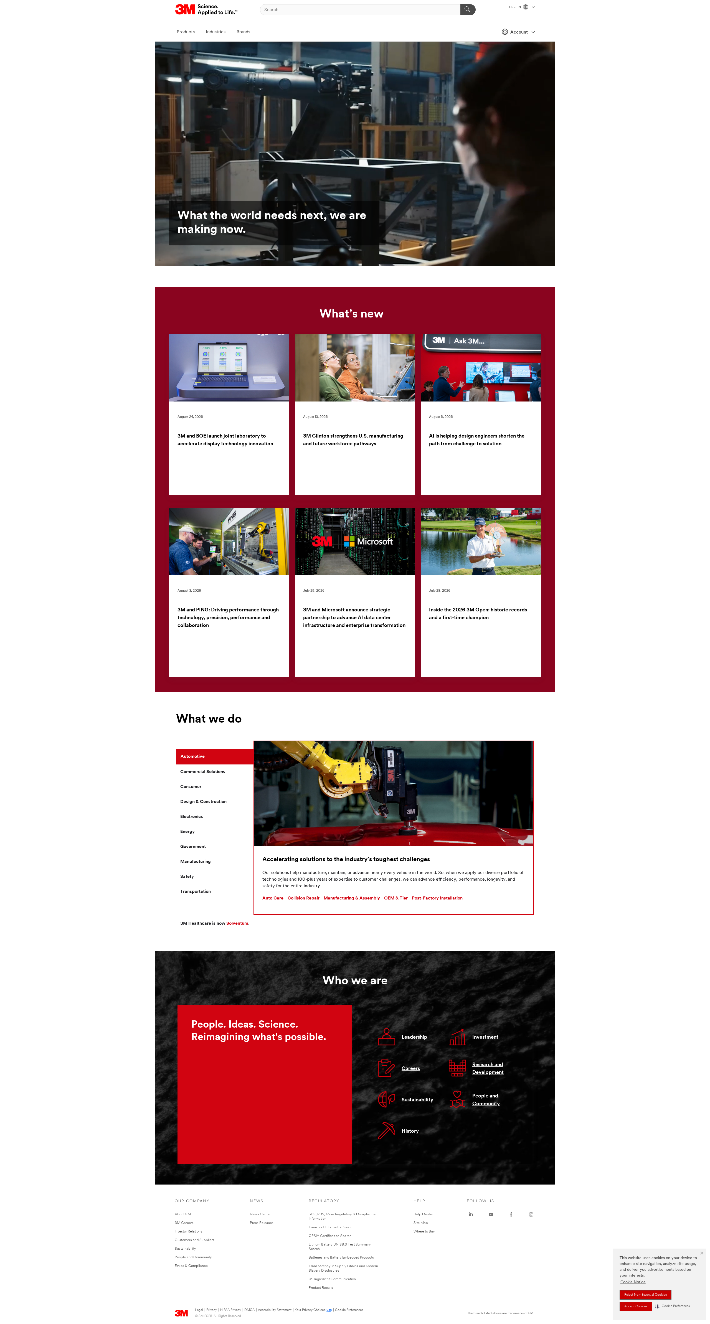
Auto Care (272, 898)
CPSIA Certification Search (330, 1236)
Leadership (414, 1037)
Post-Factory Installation (437, 898)
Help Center (423, 1214)
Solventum (237, 923)
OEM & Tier (396, 898)
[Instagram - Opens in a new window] (531, 1214)
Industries (215, 32)
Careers (411, 1068)
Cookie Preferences (349, 1310)
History (410, 1131)
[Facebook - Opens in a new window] (511, 1214)
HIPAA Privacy (230, 1310)
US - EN (515, 7)
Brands (243, 32)
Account (519, 32)
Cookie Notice (633, 1282)
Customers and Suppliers (194, 1240)
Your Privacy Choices (310, 1310)
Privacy (211, 1310)
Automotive (193, 756)
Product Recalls (321, 1288)
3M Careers (184, 1223)
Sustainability (417, 1100)
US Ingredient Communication (332, 1279)
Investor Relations (188, 1231)
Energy (187, 832)
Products (186, 32)
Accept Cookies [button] (635, 1306)
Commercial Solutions (202, 772)
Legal (199, 1310)
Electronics (191, 817)
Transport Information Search (331, 1227)
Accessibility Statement (274, 1310)
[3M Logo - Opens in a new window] (206, 9)
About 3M (183, 1214)
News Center (260, 1214)
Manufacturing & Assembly (352, 898)
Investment (485, 1037)
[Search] (468, 9)
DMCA (249, 1310)
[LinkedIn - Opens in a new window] (471, 1214)
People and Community (193, 1257)
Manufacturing (195, 862)
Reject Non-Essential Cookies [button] (645, 1295)
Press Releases (261, 1223)
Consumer (190, 787)
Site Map (421, 1223)
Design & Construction (203, 802)
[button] (672, 1306)
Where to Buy (424, 1231)
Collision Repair (304, 898)
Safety (187, 877)
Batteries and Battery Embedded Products (341, 1257)
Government (193, 847)
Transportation (195, 892)
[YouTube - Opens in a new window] (491, 1214)
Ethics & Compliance (191, 1266)
